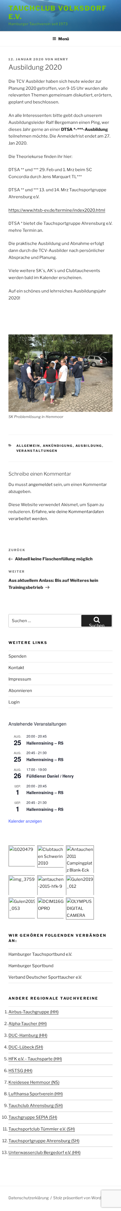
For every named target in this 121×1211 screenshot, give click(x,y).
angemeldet (40, 484)
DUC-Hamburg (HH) (27, 1035)
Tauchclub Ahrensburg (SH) (35, 1105)
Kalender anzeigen (25, 821)
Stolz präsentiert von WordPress (82, 1197)
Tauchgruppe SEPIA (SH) (32, 1117)
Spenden (17, 656)
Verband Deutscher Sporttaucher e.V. (45, 977)
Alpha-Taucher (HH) (27, 1023)
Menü (63, 38)
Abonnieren (20, 690)
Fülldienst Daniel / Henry (50, 776)
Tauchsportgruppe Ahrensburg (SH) (43, 1140)
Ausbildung (88, 446)
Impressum (19, 679)
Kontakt (16, 667)
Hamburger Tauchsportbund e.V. (40, 954)
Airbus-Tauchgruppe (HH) (33, 1011)
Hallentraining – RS (44, 743)
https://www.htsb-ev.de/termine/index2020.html (56, 210)
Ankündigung (58, 446)
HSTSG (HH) (20, 1070)
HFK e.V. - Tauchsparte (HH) (35, 1058)
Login (14, 702)
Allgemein (28, 446)
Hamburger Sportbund (30, 965)
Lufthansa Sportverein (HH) (35, 1093)
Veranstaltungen (37, 451)
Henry (61, 59)
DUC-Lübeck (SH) (25, 1047)
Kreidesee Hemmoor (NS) (33, 1082)
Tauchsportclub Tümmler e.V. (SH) (41, 1129)
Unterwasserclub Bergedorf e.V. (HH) (44, 1152)
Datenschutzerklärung (28, 1197)
